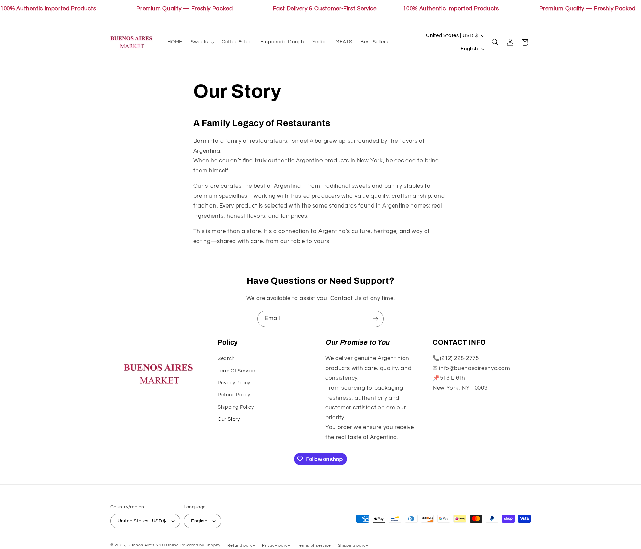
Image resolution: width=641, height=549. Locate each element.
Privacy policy (276, 545)
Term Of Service (236, 370)
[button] (202, 42)
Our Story (229, 419)
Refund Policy (234, 394)
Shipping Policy (236, 407)
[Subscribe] (375, 319)
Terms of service (314, 545)
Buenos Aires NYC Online (153, 545)
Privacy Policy (234, 382)
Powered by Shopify (200, 545)
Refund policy (241, 545)
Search (226, 358)
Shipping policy (353, 545)
